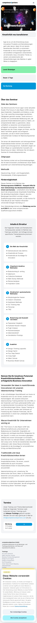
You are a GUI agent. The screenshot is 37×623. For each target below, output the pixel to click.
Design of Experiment (8, 560)
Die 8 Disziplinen (6, 562)
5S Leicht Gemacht (7, 553)
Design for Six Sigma (8, 558)
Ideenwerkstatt (6, 565)
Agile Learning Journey (8, 555)
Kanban (4, 567)
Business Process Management (11, 557)
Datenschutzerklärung (21, 606)
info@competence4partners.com (14, 518)
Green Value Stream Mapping (10, 564)
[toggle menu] (34, 3)
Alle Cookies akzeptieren (18, 618)
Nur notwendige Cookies (18, 612)
